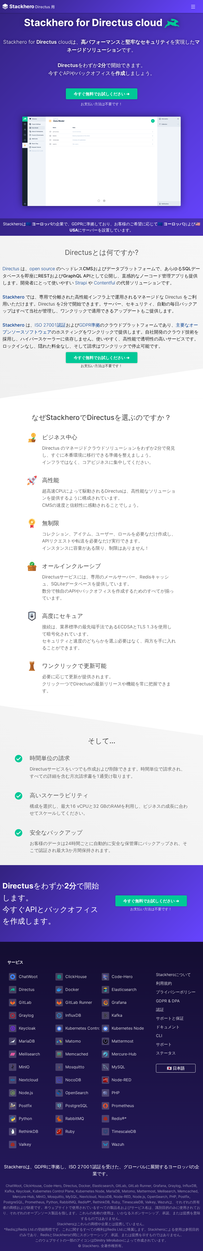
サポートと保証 (170, 1018)
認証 (160, 1009)
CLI (159, 1035)
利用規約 (164, 983)
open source (42, 268)
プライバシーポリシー (176, 991)
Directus (10, 268)
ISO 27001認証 (50, 325)
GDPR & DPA (168, 1000)
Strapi (81, 282)
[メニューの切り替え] (193, 6)
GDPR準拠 (89, 325)
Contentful (104, 282)
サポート (164, 1044)
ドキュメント (168, 1026)
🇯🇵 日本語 (176, 1068)
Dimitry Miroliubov (108, 1240)
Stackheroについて (173, 974)
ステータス (166, 1052)
